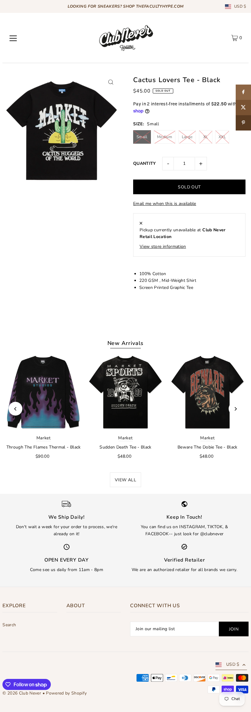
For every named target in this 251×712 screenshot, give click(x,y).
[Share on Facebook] (243, 92)
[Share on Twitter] (243, 107)
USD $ (240, 6)
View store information (163, 246)
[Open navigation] (13, 38)
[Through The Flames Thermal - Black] (43, 392)
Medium (164, 137)
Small (142, 137)
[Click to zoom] (111, 82)
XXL (222, 137)
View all (125, 480)
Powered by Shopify (66, 693)
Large (187, 137)
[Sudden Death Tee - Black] (125, 392)
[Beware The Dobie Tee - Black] (207, 392)
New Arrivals (125, 343)
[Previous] (15, 409)
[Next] (235, 409)
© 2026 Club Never (21, 693)
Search (9, 625)
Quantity (144, 163)
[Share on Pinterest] (243, 123)
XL (205, 137)
